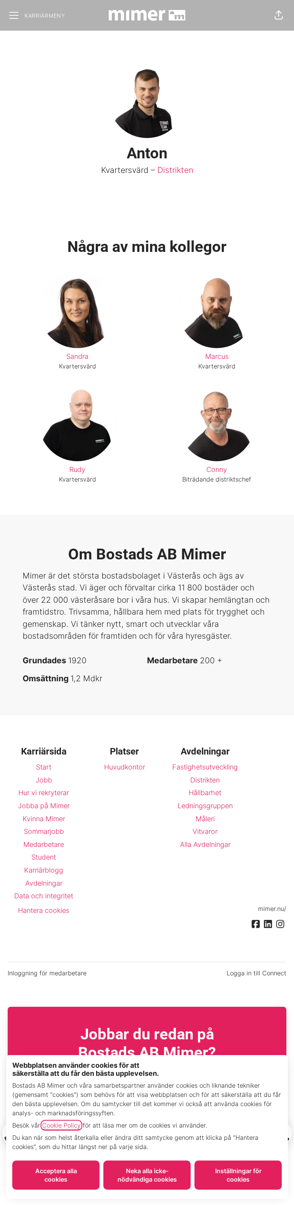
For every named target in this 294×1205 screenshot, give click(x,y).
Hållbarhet (205, 793)
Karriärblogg (43, 870)
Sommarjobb (44, 831)
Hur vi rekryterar (43, 793)
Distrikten (175, 170)
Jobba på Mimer (44, 806)
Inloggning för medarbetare (47, 973)
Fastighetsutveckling (205, 767)
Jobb (44, 780)
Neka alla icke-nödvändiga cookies (147, 1175)
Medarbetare (43, 844)
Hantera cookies (43, 910)
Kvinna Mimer (44, 819)
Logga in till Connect (256, 973)
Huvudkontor (124, 767)
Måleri (205, 819)
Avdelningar (43, 883)
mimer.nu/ (272, 908)
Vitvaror (205, 831)
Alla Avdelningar (205, 844)
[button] (278, 15)
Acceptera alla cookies (56, 1175)
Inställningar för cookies (238, 1175)
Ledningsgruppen (205, 806)
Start (43, 767)
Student (43, 857)
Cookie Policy (61, 1125)
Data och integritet (43, 896)
